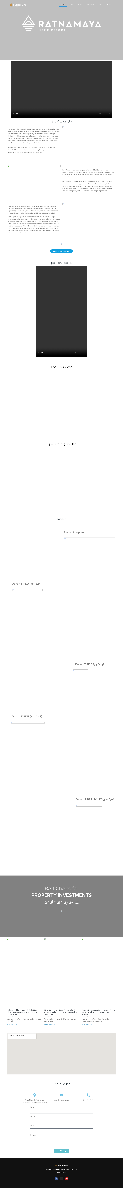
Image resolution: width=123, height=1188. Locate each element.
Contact (109, 4)
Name (32, 1107)
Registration (90, 4)
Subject (33, 1135)
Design (80, 4)
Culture (71, 4)
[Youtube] (66, 1178)
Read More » (12, 1024)
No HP (32, 1116)
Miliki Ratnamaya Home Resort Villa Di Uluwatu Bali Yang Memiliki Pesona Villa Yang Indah (60, 1012)
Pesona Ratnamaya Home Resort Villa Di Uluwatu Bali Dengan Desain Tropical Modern (98, 1012)
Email (32, 1126)
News (100, 4)
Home (63, 4)
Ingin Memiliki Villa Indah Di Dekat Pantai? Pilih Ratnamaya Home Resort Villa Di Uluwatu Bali (23, 1012)
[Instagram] (61, 1178)
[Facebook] (56, 1178)
